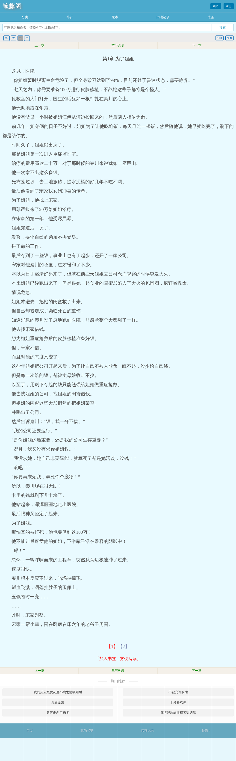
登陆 (216, 6)
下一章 (196, 45)
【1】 (112, 646)
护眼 (219, 38)
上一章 (39, 45)
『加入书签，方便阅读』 (118, 658)
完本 (115, 17)
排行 (70, 17)
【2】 (124, 646)
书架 (211, 17)
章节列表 (118, 45)
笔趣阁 (12, 6)
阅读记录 (162, 17)
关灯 (229, 38)
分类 (25, 17)
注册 (228, 6)
